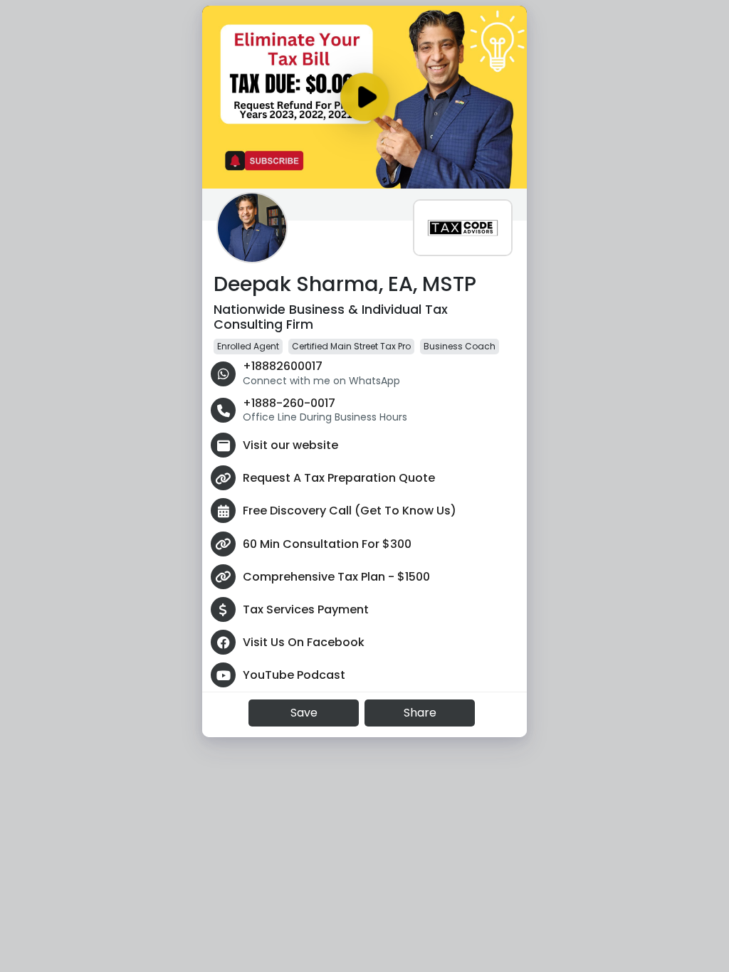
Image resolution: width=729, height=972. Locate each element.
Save (304, 712)
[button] (252, 228)
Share (420, 712)
